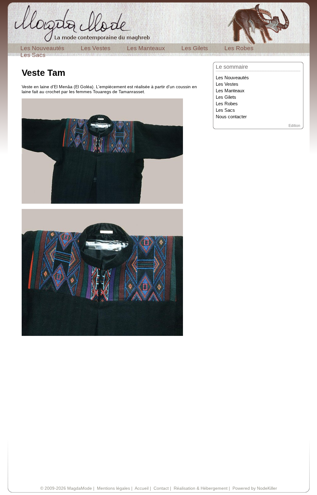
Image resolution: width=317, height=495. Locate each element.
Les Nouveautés (42, 48)
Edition (294, 126)
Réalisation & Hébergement (201, 488)
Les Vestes (96, 48)
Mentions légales (113, 488)
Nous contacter (231, 116)
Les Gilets (194, 48)
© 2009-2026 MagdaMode (66, 488)
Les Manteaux (146, 48)
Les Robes (239, 48)
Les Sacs (33, 55)
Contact (161, 488)
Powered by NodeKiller (254, 488)
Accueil (142, 488)
